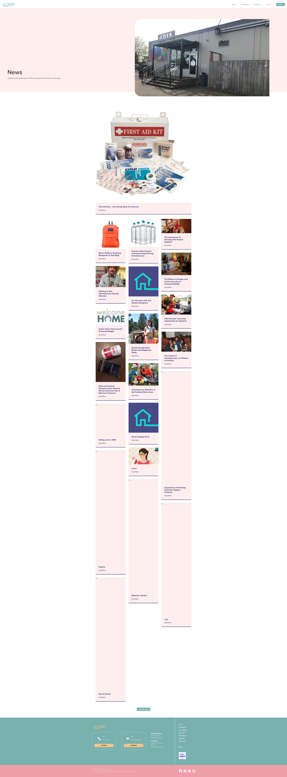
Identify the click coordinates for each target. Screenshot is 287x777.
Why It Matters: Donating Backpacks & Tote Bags (110, 254)
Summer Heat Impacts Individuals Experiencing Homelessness (142, 253)
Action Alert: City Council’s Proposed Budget (110, 330)
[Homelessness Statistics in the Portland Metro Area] (143, 374)
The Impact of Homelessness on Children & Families (176, 358)
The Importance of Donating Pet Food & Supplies (173, 239)
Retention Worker (139, 595)
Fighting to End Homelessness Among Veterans (109, 293)
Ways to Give (182, 741)
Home (180, 724)
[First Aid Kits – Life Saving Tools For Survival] (143, 154)
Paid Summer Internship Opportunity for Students (175, 319)
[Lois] (176, 559)
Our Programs (183, 730)
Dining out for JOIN (107, 439)
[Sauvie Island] (111, 633)
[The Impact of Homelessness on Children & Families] (176, 341)
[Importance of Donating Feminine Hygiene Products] (176, 427)
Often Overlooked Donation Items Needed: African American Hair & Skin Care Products (109, 390)
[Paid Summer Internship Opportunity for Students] (176, 304)
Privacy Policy (133, 771)
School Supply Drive (140, 436)
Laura (134, 468)
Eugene (102, 566)
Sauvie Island (105, 693)
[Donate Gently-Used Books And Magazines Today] (143, 328)
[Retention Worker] (143, 535)
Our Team (182, 733)
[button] (143, 709)
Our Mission (182, 727)
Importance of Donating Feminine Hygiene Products (175, 490)
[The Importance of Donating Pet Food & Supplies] (176, 226)
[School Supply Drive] (143, 417)
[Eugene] (111, 506)
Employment (182, 735)
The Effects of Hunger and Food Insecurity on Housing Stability (176, 281)
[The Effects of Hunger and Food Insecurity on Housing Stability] (176, 263)
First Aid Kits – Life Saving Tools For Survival (119, 206)
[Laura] (143, 455)
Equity (181, 747)
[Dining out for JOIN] (111, 419)
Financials (182, 738)
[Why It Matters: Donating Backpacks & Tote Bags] (111, 233)
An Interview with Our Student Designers (141, 301)
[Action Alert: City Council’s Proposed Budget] (111, 315)
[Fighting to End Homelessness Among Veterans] (111, 276)
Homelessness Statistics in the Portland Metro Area (143, 390)
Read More (102, 210)
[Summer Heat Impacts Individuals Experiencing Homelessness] (143, 233)
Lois (166, 619)
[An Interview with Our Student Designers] (143, 281)
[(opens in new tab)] (182, 755)
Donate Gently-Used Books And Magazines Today (141, 350)
